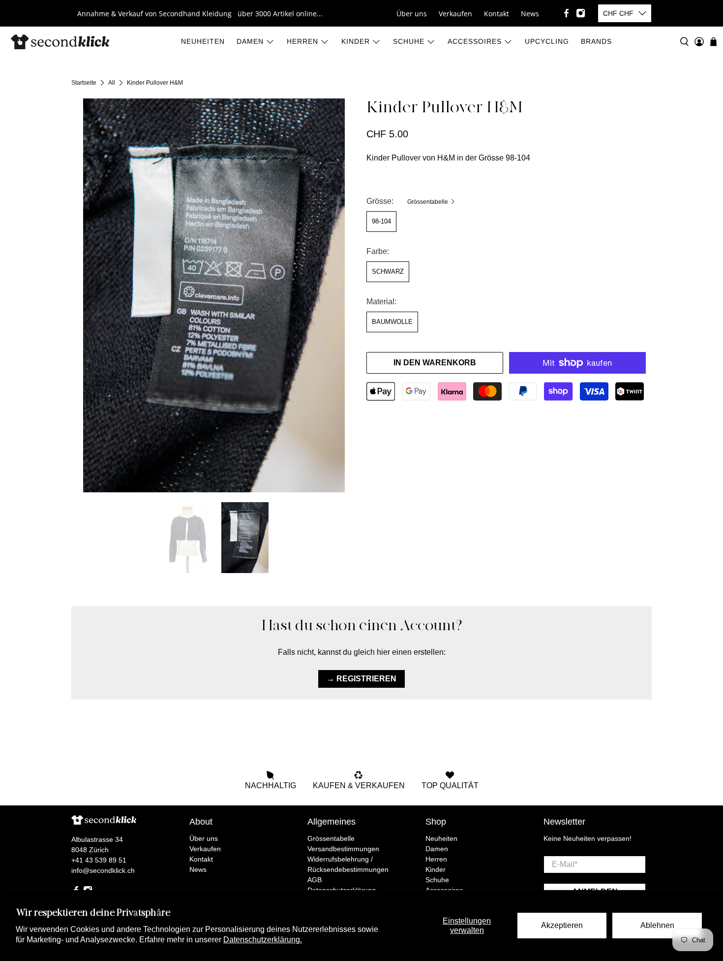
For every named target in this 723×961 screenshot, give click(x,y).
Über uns (411, 13)
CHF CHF (618, 13)
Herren (302, 41)
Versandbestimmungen (343, 849)
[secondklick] (60, 41)
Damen (250, 41)
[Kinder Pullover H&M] (214, 295)
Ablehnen (657, 925)
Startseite (83, 83)
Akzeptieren (562, 925)
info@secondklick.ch (103, 870)
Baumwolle (392, 321)
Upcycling (547, 41)
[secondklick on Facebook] (566, 13)
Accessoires (475, 41)
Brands (596, 41)
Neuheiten (203, 41)
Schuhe (408, 41)
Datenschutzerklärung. (262, 939)
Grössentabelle (428, 201)
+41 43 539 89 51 (98, 860)
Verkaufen (455, 13)
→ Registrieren (361, 678)
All (111, 83)
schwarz (388, 271)
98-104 (381, 221)
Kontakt (496, 13)
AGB (314, 880)
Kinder (355, 41)
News (530, 13)
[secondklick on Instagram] (580, 13)
